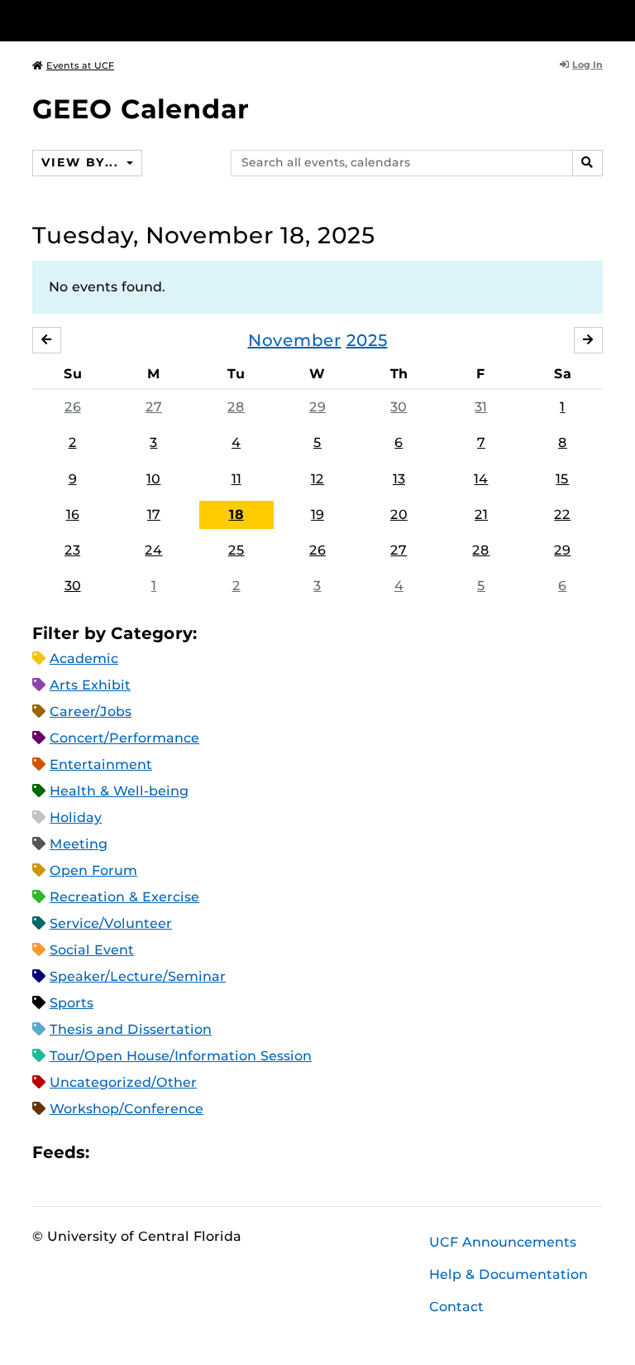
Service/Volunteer (111, 923)
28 (236, 407)
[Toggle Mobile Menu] (598, 19)
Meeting (78, 844)
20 (399, 514)
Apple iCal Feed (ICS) (111, 1152)
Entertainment (101, 764)
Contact (456, 1307)
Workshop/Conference (126, 1109)
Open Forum (93, 870)
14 (481, 479)
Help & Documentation (508, 1274)
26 (72, 407)
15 (562, 479)
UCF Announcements (502, 1242)
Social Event (92, 950)
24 (153, 550)
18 (236, 514)
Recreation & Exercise (124, 897)
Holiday (76, 817)
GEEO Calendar (140, 109)
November (294, 340)
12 (317, 479)
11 (236, 479)
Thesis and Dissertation (131, 1029)
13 (399, 479)
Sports (71, 1003)
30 (398, 407)
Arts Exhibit (90, 685)
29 (317, 407)
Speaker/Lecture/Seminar (138, 976)
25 (236, 550)
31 (481, 407)
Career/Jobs (90, 711)
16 (72, 514)
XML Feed (195, 1152)
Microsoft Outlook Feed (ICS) (139, 1152)
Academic (84, 658)
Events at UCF (80, 65)
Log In (587, 64)
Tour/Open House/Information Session (181, 1056)
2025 (367, 340)
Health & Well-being (119, 791)
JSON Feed (223, 1152)
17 (153, 514)
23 (72, 550)
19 (317, 514)
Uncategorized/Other (123, 1082)
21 (481, 514)
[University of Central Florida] (142, 20)
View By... (81, 162)
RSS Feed (167, 1152)
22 (562, 514)
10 (153, 479)
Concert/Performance (124, 738)
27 (154, 407)
